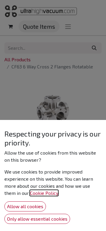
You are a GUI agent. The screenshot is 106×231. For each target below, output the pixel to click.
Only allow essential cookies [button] (37, 219)
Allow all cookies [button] (25, 206)
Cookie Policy (44, 193)
